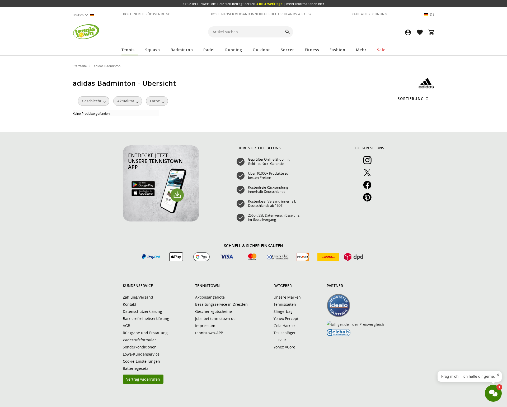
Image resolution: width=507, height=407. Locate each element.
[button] (408, 32)
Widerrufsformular (139, 339)
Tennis (128, 49)
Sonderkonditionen (140, 346)
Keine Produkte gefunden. (91, 113)
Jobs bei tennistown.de (215, 318)
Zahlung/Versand (138, 297)
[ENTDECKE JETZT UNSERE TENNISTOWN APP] (161, 220)
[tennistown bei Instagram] (369, 163)
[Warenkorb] (431, 32)
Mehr (361, 49)
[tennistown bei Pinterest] (369, 200)
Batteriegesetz (135, 368)
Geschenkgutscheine (213, 311)
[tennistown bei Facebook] (369, 187)
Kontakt (129, 304)
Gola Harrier (284, 325)
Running (233, 49)
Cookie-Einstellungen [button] (141, 361)
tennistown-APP (209, 332)
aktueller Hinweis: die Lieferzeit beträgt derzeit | (253, 4)
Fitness (312, 49)
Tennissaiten (285, 304)
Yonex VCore (284, 346)
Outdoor (261, 49)
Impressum (205, 325)
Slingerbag (283, 311)
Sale (381, 49)
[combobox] (85, 15)
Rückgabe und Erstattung (145, 332)
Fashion (337, 49)
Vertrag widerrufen (143, 379)
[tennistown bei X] (369, 175)
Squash (152, 49)
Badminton (182, 49)
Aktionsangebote (210, 297)
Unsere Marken (287, 297)
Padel (209, 49)
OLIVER (280, 339)
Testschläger (285, 332)
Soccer (287, 49)
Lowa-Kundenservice (141, 354)
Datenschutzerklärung (142, 311)
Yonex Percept (286, 318)
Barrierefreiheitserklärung (146, 318)
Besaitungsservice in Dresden (221, 304)
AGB (126, 325)
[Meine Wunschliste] (419, 32)
